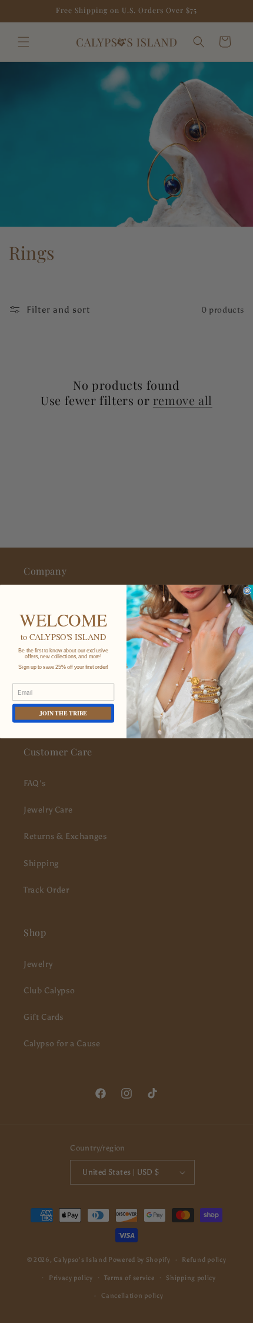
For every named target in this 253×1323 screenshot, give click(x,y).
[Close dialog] (247, 591)
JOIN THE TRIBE (63, 713)
